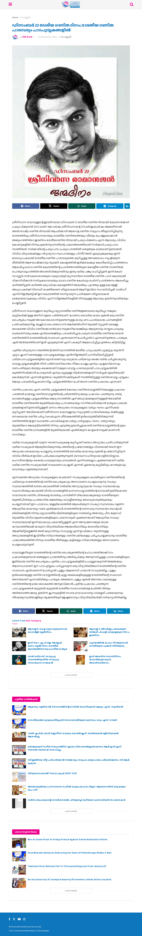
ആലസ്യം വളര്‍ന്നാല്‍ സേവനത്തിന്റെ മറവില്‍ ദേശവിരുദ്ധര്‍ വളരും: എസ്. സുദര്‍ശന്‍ (75, 706)
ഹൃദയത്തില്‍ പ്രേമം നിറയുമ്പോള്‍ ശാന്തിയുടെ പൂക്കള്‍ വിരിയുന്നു (108, 644)
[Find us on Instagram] (24, 919)
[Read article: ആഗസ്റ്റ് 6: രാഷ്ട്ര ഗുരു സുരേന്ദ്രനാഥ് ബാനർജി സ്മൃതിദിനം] (19, 632)
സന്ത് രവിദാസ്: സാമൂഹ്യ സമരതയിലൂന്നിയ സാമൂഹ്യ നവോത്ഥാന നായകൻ (43, 659)
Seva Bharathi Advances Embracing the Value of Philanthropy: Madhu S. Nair (70, 852)
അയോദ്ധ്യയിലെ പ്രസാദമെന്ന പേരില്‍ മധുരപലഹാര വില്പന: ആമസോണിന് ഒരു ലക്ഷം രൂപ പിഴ (77, 788)
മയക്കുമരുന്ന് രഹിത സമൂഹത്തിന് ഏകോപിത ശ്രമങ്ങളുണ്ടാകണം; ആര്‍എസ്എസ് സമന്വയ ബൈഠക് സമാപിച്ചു (74, 748)
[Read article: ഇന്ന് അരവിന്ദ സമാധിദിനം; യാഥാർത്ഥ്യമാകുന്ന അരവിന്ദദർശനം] (80, 660)
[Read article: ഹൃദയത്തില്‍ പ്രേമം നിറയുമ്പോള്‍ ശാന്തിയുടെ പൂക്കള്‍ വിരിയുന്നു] (80, 646)
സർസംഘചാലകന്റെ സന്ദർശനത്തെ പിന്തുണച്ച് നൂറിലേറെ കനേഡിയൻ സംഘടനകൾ (76, 800)
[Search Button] (131, 4)
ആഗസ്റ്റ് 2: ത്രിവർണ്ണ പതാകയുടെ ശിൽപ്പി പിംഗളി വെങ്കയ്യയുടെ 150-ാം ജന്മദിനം (109, 632)
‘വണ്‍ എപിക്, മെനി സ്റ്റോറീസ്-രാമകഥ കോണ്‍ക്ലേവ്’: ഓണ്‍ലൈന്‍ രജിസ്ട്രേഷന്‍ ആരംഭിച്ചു (73, 735)
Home (15, 17)
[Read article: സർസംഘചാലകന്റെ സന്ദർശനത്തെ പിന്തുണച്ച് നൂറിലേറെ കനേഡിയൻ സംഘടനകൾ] (19, 803)
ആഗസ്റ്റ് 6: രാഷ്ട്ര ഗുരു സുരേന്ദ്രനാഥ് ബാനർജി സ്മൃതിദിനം (47, 630)
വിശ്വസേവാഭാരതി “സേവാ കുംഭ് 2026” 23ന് (52, 773)
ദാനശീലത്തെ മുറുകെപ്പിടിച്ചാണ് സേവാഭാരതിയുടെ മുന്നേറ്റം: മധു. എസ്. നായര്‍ (72, 720)
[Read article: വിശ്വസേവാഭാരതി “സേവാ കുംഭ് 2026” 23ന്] (19, 777)
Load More (71, 675)
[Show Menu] (10, 4)
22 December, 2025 (47, 36)
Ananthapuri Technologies (37, 930)
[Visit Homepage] (71, 4)
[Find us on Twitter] (14, 919)
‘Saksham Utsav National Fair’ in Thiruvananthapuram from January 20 (67, 866)
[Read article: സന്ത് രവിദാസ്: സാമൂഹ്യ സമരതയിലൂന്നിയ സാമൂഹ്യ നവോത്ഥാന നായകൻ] (19, 660)
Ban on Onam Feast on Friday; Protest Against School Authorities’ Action (67, 839)
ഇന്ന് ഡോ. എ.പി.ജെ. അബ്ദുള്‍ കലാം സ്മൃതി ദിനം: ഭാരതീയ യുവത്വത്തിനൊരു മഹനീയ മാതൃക (47, 646)
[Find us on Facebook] (9, 919)
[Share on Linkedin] (127, 206)
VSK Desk (27, 36)
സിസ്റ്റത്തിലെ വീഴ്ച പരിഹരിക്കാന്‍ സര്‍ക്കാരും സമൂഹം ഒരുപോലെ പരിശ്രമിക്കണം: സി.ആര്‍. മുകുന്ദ (79, 761)
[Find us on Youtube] (19, 919)
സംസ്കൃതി (25, 17)
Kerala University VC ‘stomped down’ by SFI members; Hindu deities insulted (69, 879)
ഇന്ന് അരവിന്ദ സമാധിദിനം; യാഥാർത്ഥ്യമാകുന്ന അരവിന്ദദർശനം (105, 659)
